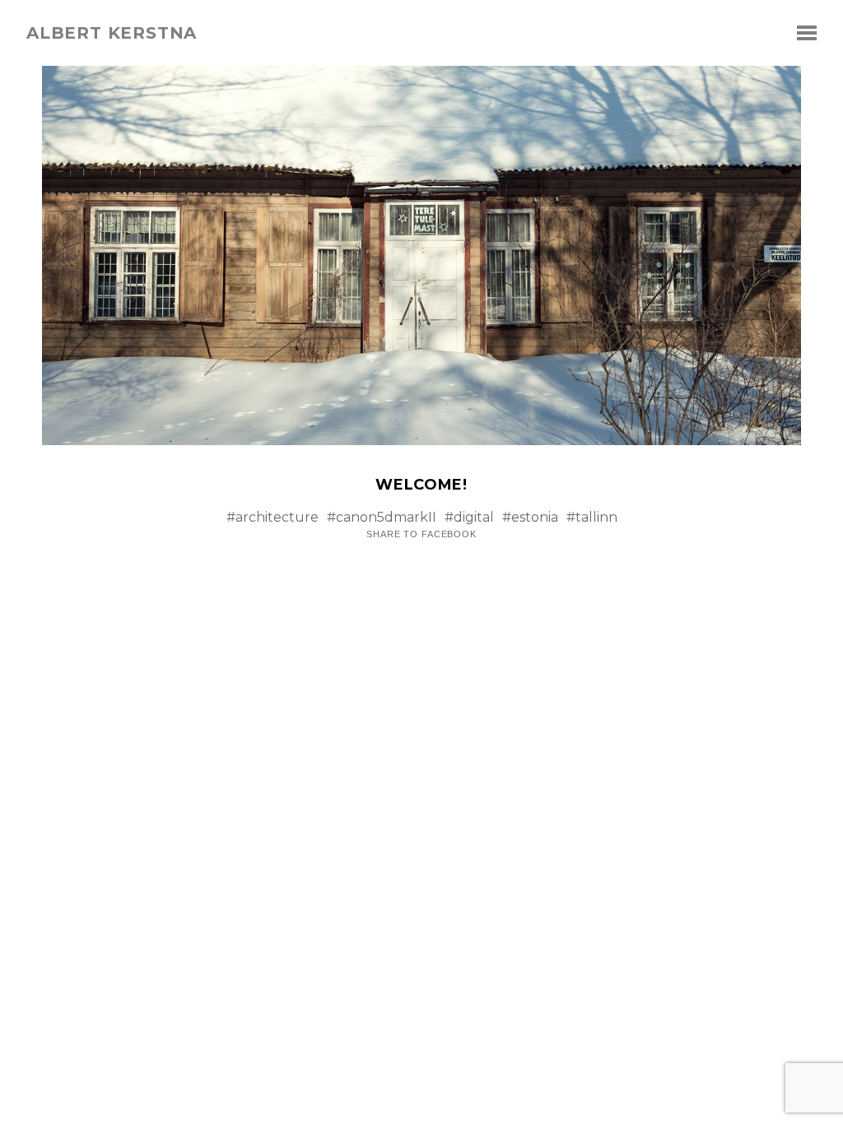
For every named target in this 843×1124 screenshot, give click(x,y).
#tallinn (591, 517)
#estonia (530, 517)
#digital (469, 517)
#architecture (272, 517)
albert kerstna (111, 33)
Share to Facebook (421, 534)
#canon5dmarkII (381, 517)
